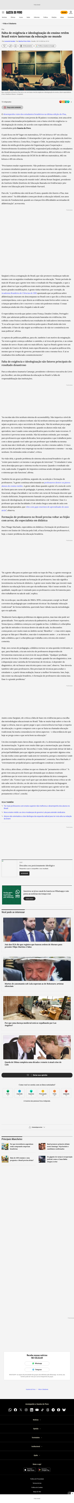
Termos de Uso (37, 1483)
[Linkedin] (31, 1409)
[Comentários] (5, 45)
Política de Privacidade (37, 1479)
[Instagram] (26, 1409)
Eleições (54, 17)
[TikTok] (42, 1409)
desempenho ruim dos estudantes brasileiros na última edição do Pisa (35, 114)
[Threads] (47, 1409)
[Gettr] (58, 1409)
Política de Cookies (37, 1487)
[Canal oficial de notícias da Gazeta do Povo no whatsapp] (10, 1409)
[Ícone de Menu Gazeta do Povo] (3, 12)
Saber (28, 17)
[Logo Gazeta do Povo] (14, 12)
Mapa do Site (37, 1491)
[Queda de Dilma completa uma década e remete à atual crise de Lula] (37, 1047)
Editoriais (37, 17)
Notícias (4, 17)
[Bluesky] (64, 1409)
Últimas (13, 17)
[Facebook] (15, 1409)
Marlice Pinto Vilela (25, 41)
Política (45, 17)
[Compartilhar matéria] (10, 45)
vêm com (30, 507)
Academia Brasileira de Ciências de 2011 (19, 293)
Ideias (62, 17)
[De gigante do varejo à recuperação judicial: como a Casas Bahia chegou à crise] (42, 1159)
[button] (37, 1128)
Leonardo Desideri (9, 41)
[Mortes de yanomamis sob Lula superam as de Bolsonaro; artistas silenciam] (37, 969)
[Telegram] (53, 1409)
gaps (37, 507)
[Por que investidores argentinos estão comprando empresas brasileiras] (5, 1146)
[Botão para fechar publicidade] (72, 1493)
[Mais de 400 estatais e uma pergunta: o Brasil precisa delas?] (5, 1159)
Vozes (21, 17)
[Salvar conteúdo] (15, 45)
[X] (20, 1409)
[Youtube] (37, 1409)
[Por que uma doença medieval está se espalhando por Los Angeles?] (37, 1008)
